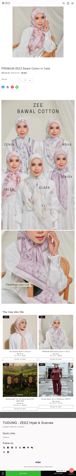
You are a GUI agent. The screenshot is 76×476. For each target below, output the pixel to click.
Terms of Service (29, 466)
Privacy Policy (48, 466)
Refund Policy (39, 466)
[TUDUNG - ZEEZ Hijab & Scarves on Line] (8, 453)
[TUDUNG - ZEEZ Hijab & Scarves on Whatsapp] (4, 453)
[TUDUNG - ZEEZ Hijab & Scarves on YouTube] (24, 448)
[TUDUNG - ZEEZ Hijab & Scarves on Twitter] (4, 448)
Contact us (6, 437)
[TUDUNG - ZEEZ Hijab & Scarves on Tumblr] (20, 448)
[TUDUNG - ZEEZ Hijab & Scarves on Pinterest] (12, 448)
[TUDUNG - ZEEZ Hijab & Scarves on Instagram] (16, 448)
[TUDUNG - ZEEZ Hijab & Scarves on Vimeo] (28, 448)
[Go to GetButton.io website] (72, 474)
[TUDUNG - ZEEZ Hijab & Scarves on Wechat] (32, 448)
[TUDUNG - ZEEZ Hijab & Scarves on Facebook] (8, 448)
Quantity (4, 79)
